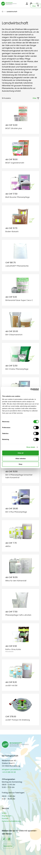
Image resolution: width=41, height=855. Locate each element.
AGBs (4, 813)
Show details (30, 447)
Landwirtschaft (12, 12)
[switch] (36, 427)
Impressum (7, 816)
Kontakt (5, 818)
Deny (20, 464)
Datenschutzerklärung (11, 821)
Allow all (20, 453)
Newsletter (8, 846)
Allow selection (20, 458)
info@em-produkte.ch (11, 769)
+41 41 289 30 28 (9, 772)
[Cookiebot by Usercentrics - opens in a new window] (30, 389)
